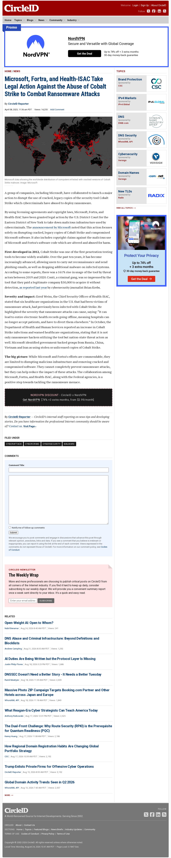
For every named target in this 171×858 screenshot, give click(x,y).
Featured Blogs (41, 829)
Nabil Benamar (12, 628)
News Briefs (57, 829)
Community (55, 20)
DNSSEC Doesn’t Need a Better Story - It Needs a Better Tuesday (53, 674)
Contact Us (29, 825)
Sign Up (145, 5)
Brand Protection (130, 79)
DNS (121, 116)
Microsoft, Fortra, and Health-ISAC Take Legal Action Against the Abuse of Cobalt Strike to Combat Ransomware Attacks (55, 86)
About (19, 825)
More (7, 795)
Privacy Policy (47, 834)
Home (8, 20)
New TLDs (125, 191)
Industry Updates (73, 829)
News (41, 20)
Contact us (15, 426)
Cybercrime (32, 444)
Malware (69, 444)
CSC (7, 756)
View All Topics (124, 208)
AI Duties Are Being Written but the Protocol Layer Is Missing (50, 659)
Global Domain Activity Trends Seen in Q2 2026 (39, 782)
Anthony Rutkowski (14, 716)
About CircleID (158, 5)
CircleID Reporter (19, 417)
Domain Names (128, 172)
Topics (18, 20)
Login (135, 5)
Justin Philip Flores (14, 664)
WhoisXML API (12, 700)
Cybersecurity (51, 444)
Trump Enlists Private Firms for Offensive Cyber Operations (49, 767)
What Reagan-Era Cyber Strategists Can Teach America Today (51, 710)
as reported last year (33, 287)
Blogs (30, 20)
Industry (71, 20)
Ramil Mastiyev (12, 680)
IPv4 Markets (127, 98)
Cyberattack (14, 444)
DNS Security (127, 135)
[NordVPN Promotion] (86, 66)
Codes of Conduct (30, 834)
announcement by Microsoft (51, 227)
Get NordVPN (31, 399)
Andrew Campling (13, 648)
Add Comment (57, 109)
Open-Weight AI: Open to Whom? (29, 623)
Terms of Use (63, 834)
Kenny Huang (11, 736)
